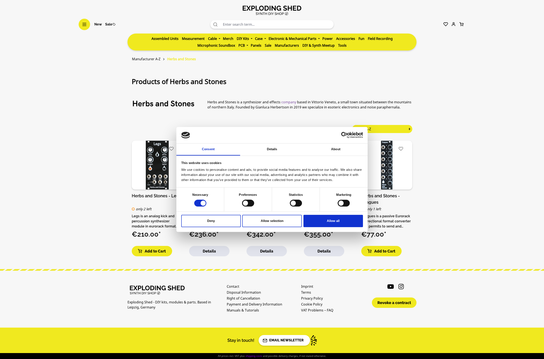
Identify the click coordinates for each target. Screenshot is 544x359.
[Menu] (84, 24)
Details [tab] (272, 149)
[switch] (248, 203)
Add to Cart (155, 251)
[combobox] (277, 24)
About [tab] (335, 149)
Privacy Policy (312, 298)
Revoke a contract (394, 302)
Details (209, 251)
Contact (233, 286)
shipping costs (253, 356)
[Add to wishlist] (171, 149)
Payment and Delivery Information (254, 304)
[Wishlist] (446, 24)
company (288, 102)
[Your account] (454, 24)
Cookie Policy (311, 304)
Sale (108, 24)
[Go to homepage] (272, 10)
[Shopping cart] (461, 24)
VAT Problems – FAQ (317, 310)
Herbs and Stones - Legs (156, 195)
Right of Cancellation (243, 298)
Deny (211, 221)
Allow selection (272, 221)
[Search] (215, 24)
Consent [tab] (208, 149)
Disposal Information (244, 292)
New (98, 24)
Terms (306, 292)
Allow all (333, 221)
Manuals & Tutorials (243, 310)
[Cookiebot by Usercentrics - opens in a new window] (344, 135)
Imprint (307, 286)
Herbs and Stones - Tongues (380, 198)
